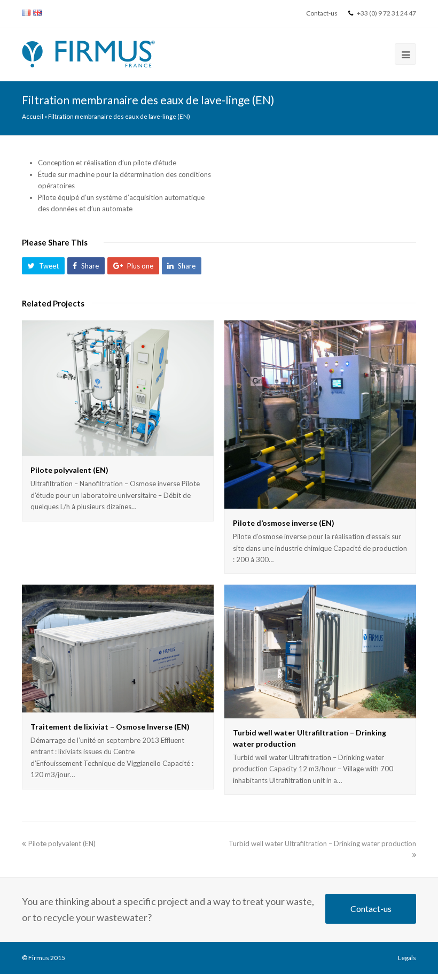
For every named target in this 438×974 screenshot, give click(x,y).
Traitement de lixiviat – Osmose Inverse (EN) (110, 726)
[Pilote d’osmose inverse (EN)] (320, 414)
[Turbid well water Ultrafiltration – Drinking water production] (320, 651)
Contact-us (371, 908)
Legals (407, 958)
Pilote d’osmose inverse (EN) (283, 522)
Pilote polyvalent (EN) (69, 469)
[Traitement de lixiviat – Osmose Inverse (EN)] (118, 648)
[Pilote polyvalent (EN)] (118, 388)
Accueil (32, 116)
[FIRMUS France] (88, 53)
